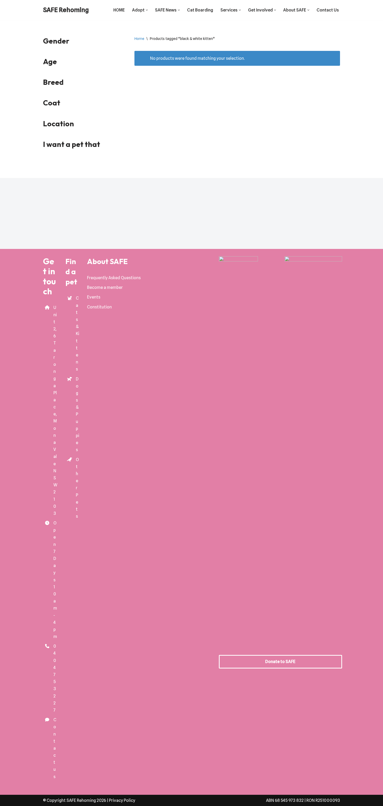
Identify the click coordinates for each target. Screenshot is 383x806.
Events (93, 297)
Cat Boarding (200, 10)
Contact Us (328, 10)
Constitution (99, 307)
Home (139, 39)
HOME (119, 10)
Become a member (105, 287)
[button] (147, 10)
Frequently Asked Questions (114, 277)
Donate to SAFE (280, 661)
